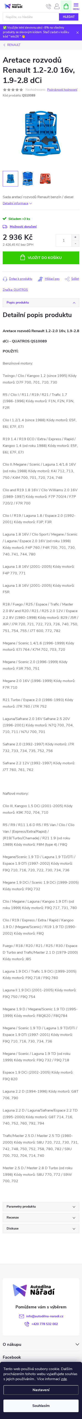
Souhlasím (41, 1405)
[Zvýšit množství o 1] (75, 237)
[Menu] (76, 6)
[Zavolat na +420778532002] (48, 6)
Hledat (69, 17)
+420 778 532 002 (44, 1324)
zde (64, 1379)
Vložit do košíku (45, 257)
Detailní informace (15, 203)
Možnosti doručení (23, 226)
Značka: (15, 290)
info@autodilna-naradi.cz (44, 1316)
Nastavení (41, 1389)
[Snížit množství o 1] (75, 243)
